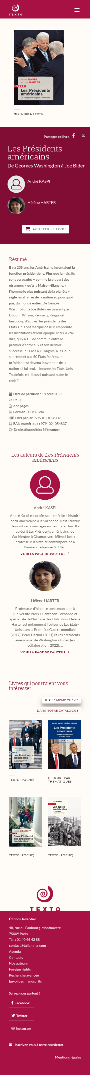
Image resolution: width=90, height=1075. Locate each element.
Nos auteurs (18, 963)
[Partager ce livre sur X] (83, 135)
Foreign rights (20, 969)
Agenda (15, 951)
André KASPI (45, 507)
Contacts (16, 957)
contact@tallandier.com (27, 945)
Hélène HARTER (45, 600)
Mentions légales (68, 1057)
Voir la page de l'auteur (43, 554)
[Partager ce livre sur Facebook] (73, 135)
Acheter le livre (50, 229)
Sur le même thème (61, 700)
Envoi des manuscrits (25, 981)
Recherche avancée (24, 975)
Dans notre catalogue (57, 710)
